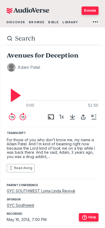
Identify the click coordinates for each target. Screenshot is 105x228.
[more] (95, 22)
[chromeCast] (51, 117)
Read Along (23, 168)
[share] (83, 117)
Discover (15, 22)
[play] (14, 95)
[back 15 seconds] (12, 117)
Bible (53, 22)
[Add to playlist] (94, 117)
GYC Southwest (20, 205)
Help (92, 217)
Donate (90, 10)
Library (70, 22)
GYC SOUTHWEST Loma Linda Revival (41, 191)
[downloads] (72, 117)
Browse (36, 22)
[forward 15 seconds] (23, 117)
